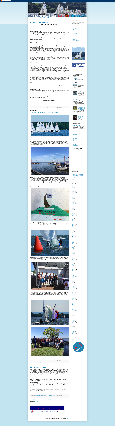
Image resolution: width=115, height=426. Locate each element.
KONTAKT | (48, 17)
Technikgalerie (75, 145)
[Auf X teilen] (59, 107)
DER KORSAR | (35, 17)
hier (49, 259)
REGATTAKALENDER (76, 125)
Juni (73, 187)
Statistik (74, 144)
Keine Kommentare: (52, 360)
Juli (72, 186)
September (74, 215)
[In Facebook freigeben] (60, 107)
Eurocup (38, 362)
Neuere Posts (33, 399)
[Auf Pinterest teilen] (61, 107)
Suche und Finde (76, 40)
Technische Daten (76, 135)
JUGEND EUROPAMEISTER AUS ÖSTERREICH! (45, 112)
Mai (72, 210)
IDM (73, 34)
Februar (73, 221)
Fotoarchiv (74, 43)
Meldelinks (75, 33)
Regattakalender (51, 362)
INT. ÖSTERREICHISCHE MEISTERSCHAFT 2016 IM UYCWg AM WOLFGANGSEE (81, 108)
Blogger (68, 418)
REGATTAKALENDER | (42, 17)
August (73, 185)
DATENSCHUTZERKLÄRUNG (39, 22)
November (74, 192)
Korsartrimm (75, 41)
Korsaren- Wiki (75, 173)
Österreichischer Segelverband (78, 175)
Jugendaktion (42, 362)
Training (74, 38)
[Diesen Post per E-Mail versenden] (56, 107)
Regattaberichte (46, 362)
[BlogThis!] (57, 107)
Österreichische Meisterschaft (78, 35)
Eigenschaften (75, 138)
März (73, 231)
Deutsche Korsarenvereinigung (78, 174)
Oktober (73, 193)
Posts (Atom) (36, 401)
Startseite (49, 399)
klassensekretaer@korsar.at (49, 101)
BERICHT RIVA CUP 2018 (38, 367)
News (74, 29)
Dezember (74, 249)
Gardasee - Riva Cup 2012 (80, 91)
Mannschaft (75, 139)
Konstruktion (75, 137)
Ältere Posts (66, 399)
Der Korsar (75, 84)
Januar (73, 191)
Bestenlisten (35, 362)
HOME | (31, 17)
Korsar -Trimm (76, 78)
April (73, 190)
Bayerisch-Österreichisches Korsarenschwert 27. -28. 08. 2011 (81, 117)
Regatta (74, 140)
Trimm (74, 143)
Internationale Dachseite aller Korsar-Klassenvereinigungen (78, 179)
